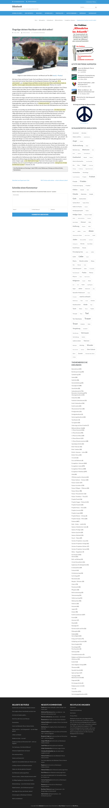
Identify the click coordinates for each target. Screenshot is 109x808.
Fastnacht (74, 570)
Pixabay (60, 75)
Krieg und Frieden (76, 639)
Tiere (81, 313)
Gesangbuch (75, 385)
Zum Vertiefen (29, 13)
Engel (84, 165)
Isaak (74, 231)
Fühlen (75, 189)
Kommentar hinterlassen (39, 32)
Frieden (83, 181)
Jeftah (84, 231)
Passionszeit (75, 587)
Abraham (83, 133)
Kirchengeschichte (77, 683)
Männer (79, 265)
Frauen (84, 177)
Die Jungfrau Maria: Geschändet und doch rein (24, 711)
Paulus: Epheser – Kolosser (79, 480)
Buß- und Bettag (76, 559)
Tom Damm (44, 760)
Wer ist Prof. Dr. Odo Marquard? (86, 97)
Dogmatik (74, 680)
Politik (73, 634)
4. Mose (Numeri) (76, 438)
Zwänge (74, 357)
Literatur (74, 620)
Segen (74, 288)
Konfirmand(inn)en (77, 614)
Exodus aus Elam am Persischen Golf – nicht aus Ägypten (24, 742)
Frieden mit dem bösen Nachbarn (57, 719)
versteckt (85, 328)
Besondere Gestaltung (78, 393)
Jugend (74, 609)
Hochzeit (74, 606)
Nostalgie (74, 626)
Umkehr (82, 324)
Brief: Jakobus (75, 449)
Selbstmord (87, 288)
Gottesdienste (75, 391)
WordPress (75, 805)
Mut (74, 265)
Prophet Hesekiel (76, 505)
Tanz (91, 304)
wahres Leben (77, 341)
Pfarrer (75, 276)
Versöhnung (75, 333)
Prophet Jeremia (76, 510)
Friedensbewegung (78, 185)
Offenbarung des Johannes (79, 477)
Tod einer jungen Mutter (59, 748)
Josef (93, 235)
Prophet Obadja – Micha (78, 518)
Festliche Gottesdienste (78, 400)
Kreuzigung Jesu (78, 252)
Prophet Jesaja (76, 513)
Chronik (74, 458)
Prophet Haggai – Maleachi (79, 502)
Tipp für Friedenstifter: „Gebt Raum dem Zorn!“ (86, 83)
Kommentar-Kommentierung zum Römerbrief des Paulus (86, 76)
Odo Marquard (77, 268)
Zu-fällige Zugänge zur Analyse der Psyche (22, 780)
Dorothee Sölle (89, 161)
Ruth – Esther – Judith (77, 524)
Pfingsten (74, 590)
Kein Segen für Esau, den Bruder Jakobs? (22, 791)
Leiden (92, 252)
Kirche (82, 244)
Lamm (87, 252)
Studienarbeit (77, 304)
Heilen (87, 210)
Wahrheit (86, 341)
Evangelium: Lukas (77, 466)
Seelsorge (39, 13)
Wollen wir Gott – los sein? (19, 738)
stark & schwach (85, 296)
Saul (78, 284)
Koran (84, 248)
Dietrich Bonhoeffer (78, 161)
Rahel (81, 276)
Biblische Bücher (76, 428)
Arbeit (81, 141)
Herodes (89, 218)
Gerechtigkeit (75, 636)
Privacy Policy (73, 715)
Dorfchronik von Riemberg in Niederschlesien (23, 707)
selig (93, 288)
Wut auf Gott (75, 349)
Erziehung (81, 168)
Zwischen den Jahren (89, 353)
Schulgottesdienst (76, 414)
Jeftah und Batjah (16, 734)
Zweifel (80, 353)
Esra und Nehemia (76, 460)
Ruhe (89, 280)
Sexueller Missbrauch (79, 292)
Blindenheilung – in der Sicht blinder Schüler (23, 784)
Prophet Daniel (76, 499)
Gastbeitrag (75, 374)
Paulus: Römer (75, 491)
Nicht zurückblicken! (17, 798)
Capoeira (79, 153)
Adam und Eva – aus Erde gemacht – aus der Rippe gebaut (25, 730)
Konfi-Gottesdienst (77, 403)
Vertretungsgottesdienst (78, 694)
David (85, 157)
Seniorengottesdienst (77, 417)
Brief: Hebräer (76, 446)
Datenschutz (92, 13)
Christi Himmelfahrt (77, 562)
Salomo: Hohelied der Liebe (79, 527)
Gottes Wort (76, 202)
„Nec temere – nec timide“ (58, 716)
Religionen (76, 280)
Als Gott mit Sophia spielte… (19, 715)
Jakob (78, 231)
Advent (74, 556)
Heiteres (74, 603)
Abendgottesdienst (77, 395)
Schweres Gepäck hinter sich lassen (21, 750)
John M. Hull (87, 235)
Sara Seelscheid (45, 775)
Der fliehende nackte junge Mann (20, 772)
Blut (93, 149)
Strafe (86, 300)
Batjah (87, 145)
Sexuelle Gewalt (76, 670)
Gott (74, 199)
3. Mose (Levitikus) (77, 435)
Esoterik (74, 662)
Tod (87, 313)
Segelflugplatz (90, 284)
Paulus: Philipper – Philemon (79, 488)
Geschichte (75, 388)
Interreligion (49, 13)
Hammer (86, 206)
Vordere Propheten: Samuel (79, 549)
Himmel (83, 222)
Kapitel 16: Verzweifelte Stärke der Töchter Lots (24, 761)
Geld (88, 189)
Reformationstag (76, 592)
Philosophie (75, 631)
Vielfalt (83, 337)
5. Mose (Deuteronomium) (79, 441)
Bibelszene (85, 150)
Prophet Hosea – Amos (78, 507)
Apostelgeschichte (76, 444)
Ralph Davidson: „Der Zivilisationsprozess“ (23, 787)
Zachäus (82, 349)
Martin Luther (83, 261)
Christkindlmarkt (87, 153)
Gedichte (74, 380)
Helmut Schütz (26, 32)
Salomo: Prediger (76, 530)
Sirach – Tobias (76, 538)
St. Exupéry (75, 296)
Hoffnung (76, 226)
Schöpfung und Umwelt (78, 641)
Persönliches (59, 13)
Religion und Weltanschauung (80, 657)
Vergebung (76, 328)
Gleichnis (83, 194)
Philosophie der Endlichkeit (56, 745)
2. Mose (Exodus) (76, 433)
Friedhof (88, 185)
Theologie (74, 675)
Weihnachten (75, 601)
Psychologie (75, 647)
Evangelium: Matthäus (78, 471)
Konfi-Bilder (90, 243)
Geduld (82, 189)
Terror (86, 308)
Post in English (75, 644)
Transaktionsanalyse (77, 654)
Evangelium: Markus (77, 469)
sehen (80, 288)
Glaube (75, 194)
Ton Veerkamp (77, 319)
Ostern (73, 584)
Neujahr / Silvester (77, 581)
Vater (89, 324)
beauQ (55, 75)
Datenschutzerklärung (75, 710)
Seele (83, 284)
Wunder (90, 345)
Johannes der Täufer (77, 235)
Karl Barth (91, 239)
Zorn (74, 353)
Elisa (78, 165)
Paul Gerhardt (76, 272)
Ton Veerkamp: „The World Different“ (21, 747)
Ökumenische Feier (77, 409)
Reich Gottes (87, 276)
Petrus (91, 272)
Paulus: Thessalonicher (78, 493)
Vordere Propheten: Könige (79, 543)
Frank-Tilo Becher (76, 176)
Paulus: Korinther (76, 485)
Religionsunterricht (77, 686)
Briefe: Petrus (75, 455)
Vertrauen (85, 333)
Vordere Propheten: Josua (79, 541)
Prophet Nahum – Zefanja (78, 516)
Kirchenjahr (75, 554)
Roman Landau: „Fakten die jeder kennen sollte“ (24, 776)
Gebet (73, 377)
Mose (92, 261)
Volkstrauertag (76, 598)
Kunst (73, 617)
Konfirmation (75, 406)
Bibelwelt (17, 6)
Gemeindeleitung (76, 383)
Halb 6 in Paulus (77, 206)
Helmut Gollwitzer (81, 218)
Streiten (93, 300)
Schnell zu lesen (17, 13)
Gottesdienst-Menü (90, 1)
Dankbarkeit (77, 157)
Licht (74, 256)
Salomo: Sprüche (76, 532)
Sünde (85, 304)
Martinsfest (75, 578)
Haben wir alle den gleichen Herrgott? (21, 769)
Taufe (74, 308)
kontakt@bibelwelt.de (19, 1)
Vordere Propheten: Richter (79, 546)
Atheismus (74, 659)
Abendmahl (76, 133)
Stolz (82, 300)
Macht (87, 256)
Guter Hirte (86, 202)
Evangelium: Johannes (78, 463)
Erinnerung (91, 165)
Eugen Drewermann (89, 168)
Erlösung (74, 168)
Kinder (73, 612)
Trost (75, 323)
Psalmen (74, 521)
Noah (85, 265)
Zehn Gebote (91, 349)
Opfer (85, 268)
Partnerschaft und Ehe (78, 628)
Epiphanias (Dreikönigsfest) (79, 565)
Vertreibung (76, 337)
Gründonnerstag (76, 573)
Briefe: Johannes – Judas (78, 452)
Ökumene (74, 667)
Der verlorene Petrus (17, 754)
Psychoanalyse (76, 649)
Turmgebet (75, 422)
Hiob (89, 222)
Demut (91, 157)
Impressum (83, 13)
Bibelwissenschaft (76, 677)
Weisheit (75, 345)
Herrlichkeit (75, 222)
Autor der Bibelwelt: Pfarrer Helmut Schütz (86, 69)
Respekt (83, 280)
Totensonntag (75, 595)
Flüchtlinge (85, 172)
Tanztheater (75, 420)
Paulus (84, 272)
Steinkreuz (75, 300)
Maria (74, 261)
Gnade (91, 194)
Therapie (75, 313)
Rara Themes (62, 805)
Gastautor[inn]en (71, 13)
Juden (75, 239)
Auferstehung (78, 145)
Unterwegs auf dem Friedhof (79, 425)
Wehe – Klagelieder (77, 552)
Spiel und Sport (76, 673)
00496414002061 (32, 1)
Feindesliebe (76, 172)
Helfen (74, 218)
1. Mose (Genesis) (76, 430)
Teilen (80, 308)
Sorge (89, 292)
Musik (73, 623)
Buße (74, 153)
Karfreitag (74, 576)
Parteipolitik (92, 268)
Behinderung (76, 149)
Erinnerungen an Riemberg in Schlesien (22, 795)
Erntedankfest (75, 567)
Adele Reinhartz (87, 137)
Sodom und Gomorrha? (18, 758)
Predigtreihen (75, 411)
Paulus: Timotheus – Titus (78, 496)
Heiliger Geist (77, 214)
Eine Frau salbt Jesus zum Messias (20, 718)
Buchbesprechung (76, 372)
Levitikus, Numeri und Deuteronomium (22, 765)
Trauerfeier (75, 691)
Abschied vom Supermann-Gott (20, 180)
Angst (75, 141)
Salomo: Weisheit (76, 535)
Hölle (89, 226)
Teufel (92, 308)
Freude (75, 181)
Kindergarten (75, 243)
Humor (83, 226)
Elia (74, 165)
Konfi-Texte (76, 248)
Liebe (81, 256)
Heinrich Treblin (88, 214)
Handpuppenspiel (78, 210)
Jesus (91, 231)
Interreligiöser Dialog (77, 664)
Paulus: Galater (76, 482)
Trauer (88, 318)
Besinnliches (75, 369)
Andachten (75, 397)
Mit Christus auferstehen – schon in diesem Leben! (54, 180)
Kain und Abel (83, 239)
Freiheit (92, 177)
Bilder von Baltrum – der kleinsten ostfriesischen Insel (86, 91)
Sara (73, 284)
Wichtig (81, 345)
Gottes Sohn (82, 199)
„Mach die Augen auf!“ (84, 123)
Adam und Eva (77, 137)
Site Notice (73, 713)
